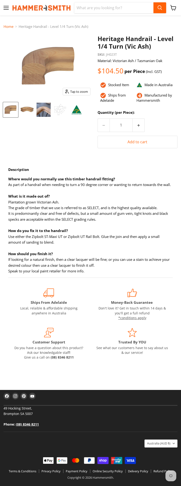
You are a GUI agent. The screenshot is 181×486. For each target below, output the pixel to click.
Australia (158, 443)
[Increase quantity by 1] (139, 125)
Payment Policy (76, 471)
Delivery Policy (138, 471)
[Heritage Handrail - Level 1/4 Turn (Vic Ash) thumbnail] (10, 109)
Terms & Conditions (22, 471)
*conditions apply (132, 318)
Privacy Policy (51, 471)
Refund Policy (163, 471)
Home (8, 27)
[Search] (159, 7)
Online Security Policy (108, 471)
